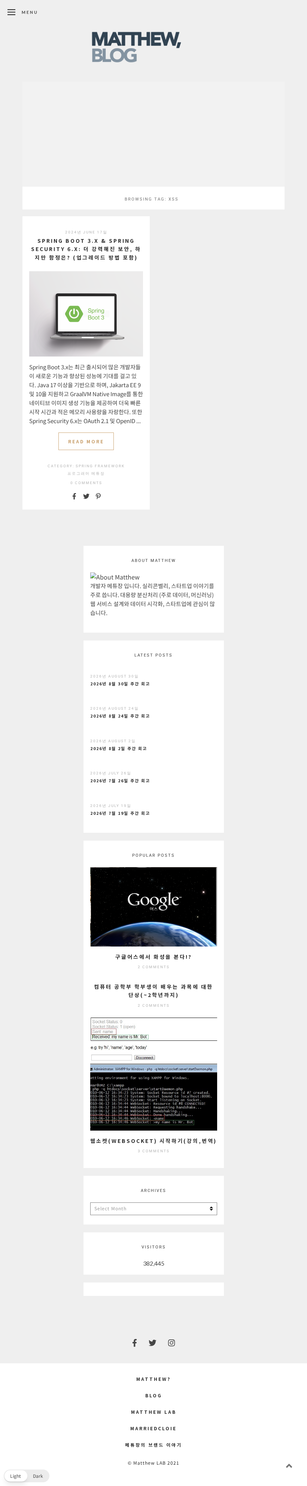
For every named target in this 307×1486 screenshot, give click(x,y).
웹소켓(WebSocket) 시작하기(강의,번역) (153, 1140)
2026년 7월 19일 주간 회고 (120, 813)
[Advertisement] (153, 134)
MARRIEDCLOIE (153, 1428)
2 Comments (154, 967)
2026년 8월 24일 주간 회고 (120, 716)
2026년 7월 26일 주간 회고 (120, 780)
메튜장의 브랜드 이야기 (153, 1444)
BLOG (153, 1395)
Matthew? (153, 1379)
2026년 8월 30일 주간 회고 (120, 684)
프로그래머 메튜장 (86, 473)
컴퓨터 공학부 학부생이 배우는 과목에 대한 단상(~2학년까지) (153, 991)
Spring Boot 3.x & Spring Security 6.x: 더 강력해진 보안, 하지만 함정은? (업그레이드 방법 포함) (86, 249)
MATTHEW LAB (153, 1412)
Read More (86, 441)
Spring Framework (100, 466)
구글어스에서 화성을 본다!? (153, 956)
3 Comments (154, 1151)
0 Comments (86, 483)
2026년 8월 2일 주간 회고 (118, 748)
